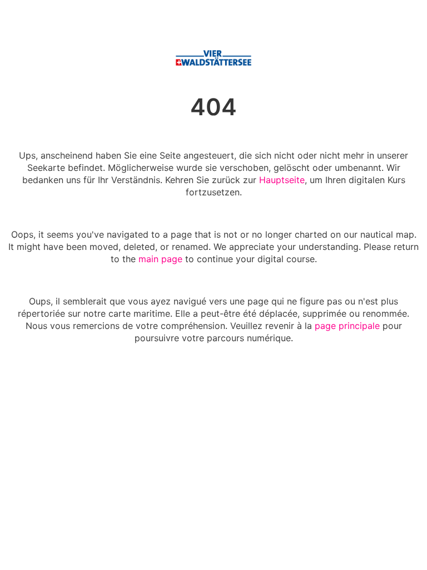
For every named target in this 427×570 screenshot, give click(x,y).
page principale (347, 325)
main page (160, 258)
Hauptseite (282, 179)
